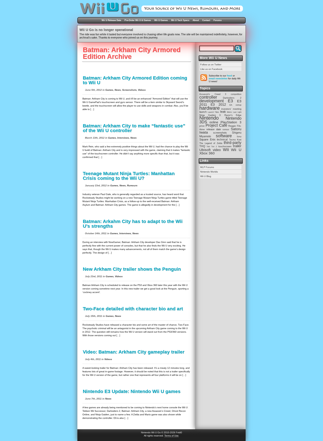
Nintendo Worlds (209, 171)
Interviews (123, 137)
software (224, 136)
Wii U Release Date (111, 20)
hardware (209, 108)
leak (223, 111)
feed (229, 75)
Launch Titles (213, 112)
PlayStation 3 (231, 122)
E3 (230, 101)
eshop (238, 105)
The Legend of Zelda (210, 143)
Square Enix (207, 139)
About (196, 20)
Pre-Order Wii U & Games (137, 20)
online (213, 122)
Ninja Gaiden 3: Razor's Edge (220, 115)
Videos (142, 90)
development (211, 101)
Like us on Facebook (211, 69)
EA (230, 105)
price (202, 125)
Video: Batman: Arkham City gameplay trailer (133, 351)
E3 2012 (218, 104)
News (118, 90)
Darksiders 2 (232, 97)
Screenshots (129, 90)
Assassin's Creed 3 (212, 94)
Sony (239, 136)
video (217, 150)
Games (109, 90)
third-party (232, 142)
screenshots (220, 132)
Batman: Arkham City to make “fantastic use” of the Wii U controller (134, 128)
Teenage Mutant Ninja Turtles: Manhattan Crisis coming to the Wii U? (129, 176)
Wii (226, 149)
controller (208, 97)
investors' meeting (231, 109)
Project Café (216, 125)
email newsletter (218, 78)
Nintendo (209, 118)
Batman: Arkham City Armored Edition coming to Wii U (135, 80)
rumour (226, 129)
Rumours (132, 185)
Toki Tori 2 (212, 146)
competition (236, 94)
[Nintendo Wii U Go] (161, 16)
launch (203, 112)
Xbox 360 (207, 153)
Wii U (236, 150)
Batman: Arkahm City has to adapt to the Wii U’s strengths (133, 224)
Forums (217, 20)
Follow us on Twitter (210, 64)
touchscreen (224, 146)
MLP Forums (207, 167)
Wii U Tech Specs (180, 20)
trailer (237, 146)
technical (222, 139)
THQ (202, 146)
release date (213, 129)
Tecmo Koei (235, 139)
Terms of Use (171, 435)
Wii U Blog (205, 176)
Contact (206, 20)
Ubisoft (205, 150)
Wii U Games (161, 20)
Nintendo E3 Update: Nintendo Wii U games (132, 391)
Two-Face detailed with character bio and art (133, 308)
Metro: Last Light (234, 112)
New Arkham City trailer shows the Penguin (132, 269)
